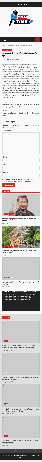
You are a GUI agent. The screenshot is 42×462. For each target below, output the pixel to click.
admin (7, 59)
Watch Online (37, 39)
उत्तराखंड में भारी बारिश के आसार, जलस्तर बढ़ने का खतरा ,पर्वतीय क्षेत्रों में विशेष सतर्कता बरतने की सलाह (21, 395)
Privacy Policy (23, 451)
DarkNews (31, 455)
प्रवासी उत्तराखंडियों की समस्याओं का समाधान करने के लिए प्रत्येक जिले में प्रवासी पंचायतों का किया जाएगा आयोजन (21, 332)
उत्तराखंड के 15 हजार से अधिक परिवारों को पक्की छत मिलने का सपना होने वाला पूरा (21, 427)
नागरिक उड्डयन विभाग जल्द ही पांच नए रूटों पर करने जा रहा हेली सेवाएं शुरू (21, 268)
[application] (21, 301)
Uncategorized (7, 50)
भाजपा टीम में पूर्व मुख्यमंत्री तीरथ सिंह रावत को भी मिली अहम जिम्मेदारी (21, 205)
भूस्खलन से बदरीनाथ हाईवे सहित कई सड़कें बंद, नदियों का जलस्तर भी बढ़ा (20, 113)
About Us (13, 451)
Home (6, 451)
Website (5, 172)
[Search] (32, 40)
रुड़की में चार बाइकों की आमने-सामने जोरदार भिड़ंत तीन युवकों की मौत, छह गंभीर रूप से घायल (21, 364)
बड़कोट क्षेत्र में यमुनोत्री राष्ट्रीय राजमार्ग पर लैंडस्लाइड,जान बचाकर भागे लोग (21, 237)
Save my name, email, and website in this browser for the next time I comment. (19, 180)
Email (5, 164)
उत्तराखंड (16, 246)
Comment (6, 131)
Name (5, 157)
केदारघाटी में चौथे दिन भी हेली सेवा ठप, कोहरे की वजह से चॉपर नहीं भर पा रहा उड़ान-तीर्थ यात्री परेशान (20, 104)
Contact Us (33, 451)
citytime (21, 28)
